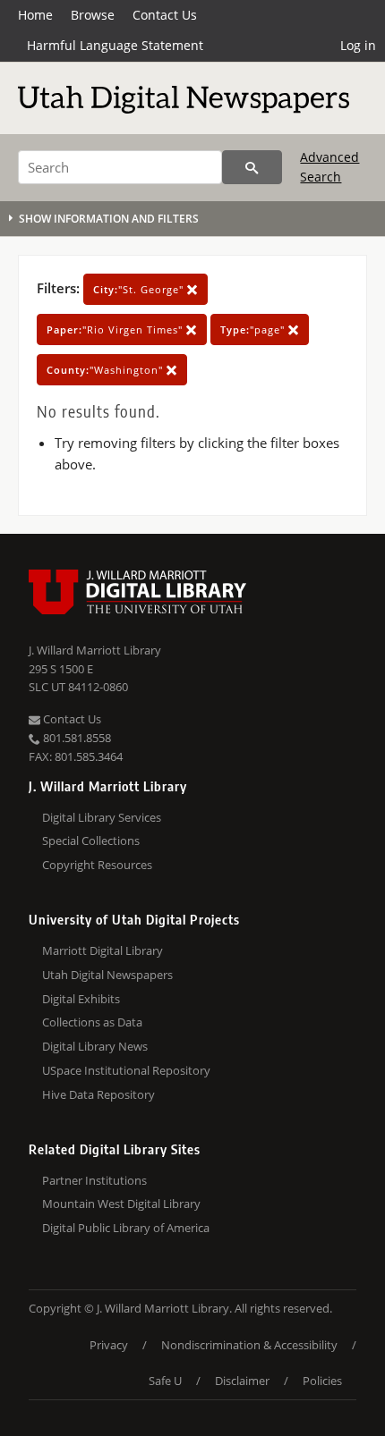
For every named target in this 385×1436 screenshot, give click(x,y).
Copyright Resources (97, 865)
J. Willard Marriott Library (95, 650)
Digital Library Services (101, 817)
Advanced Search (329, 166)
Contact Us (165, 14)
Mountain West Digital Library (121, 1203)
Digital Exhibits (81, 999)
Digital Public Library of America (126, 1228)
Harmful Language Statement (115, 45)
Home (35, 14)
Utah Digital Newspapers (107, 975)
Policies (322, 1381)
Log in (358, 45)
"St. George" (140, 289)
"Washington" (107, 369)
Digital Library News (95, 1046)
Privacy (109, 1345)
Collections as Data (92, 1022)
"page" (254, 329)
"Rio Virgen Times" (116, 329)
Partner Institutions (94, 1180)
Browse (93, 14)
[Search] (252, 167)
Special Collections (91, 840)
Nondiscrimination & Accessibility (249, 1345)
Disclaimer (242, 1381)
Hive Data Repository (98, 1094)
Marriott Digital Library (102, 950)
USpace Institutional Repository (126, 1070)
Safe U (165, 1381)
